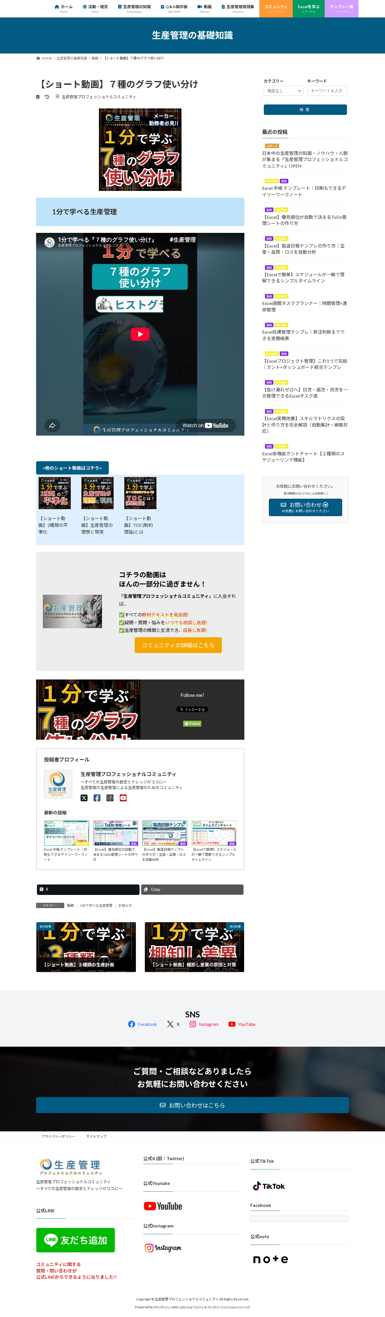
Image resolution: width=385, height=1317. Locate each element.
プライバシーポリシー (58, 1136)
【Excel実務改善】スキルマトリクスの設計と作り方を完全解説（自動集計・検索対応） (305, 425)
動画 (134, 843)
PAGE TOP (370, 1272)
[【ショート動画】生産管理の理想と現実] (97, 493)
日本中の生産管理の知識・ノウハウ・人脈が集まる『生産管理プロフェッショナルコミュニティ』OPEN (305, 159)
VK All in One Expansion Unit (228, 1307)
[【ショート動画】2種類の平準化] (54, 493)
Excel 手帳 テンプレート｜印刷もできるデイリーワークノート (66, 854)
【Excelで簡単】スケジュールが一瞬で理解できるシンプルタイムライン (213, 854)
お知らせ (125, 905)
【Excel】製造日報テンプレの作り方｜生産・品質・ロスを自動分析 (164, 854)
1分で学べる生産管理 (96, 905)
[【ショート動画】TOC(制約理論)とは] (140, 493)
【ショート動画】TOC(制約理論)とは (138, 525)
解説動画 (82, 843)
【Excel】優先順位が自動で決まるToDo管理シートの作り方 (115, 854)
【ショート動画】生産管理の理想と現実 (97, 525)
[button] (178, 645)
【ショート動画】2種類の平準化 (53, 525)
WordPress (162, 1307)
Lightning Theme (191, 1307)
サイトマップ (96, 1136)
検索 (305, 109)
